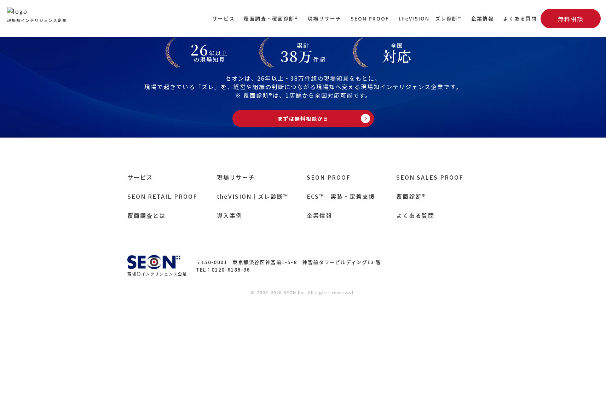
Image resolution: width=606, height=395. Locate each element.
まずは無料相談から (303, 118)
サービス (223, 18)
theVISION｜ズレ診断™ (430, 18)
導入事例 (229, 215)
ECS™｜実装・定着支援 (341, 196)
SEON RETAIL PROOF (162, 196)
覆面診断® (411, 196)
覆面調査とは (146, 215)
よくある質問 (520, 18)
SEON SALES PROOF (429, 177)
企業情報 (482, 18)
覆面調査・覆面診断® (271, 18)
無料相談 (570, 18)
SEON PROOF (370, 18)
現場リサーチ (324, 18)
